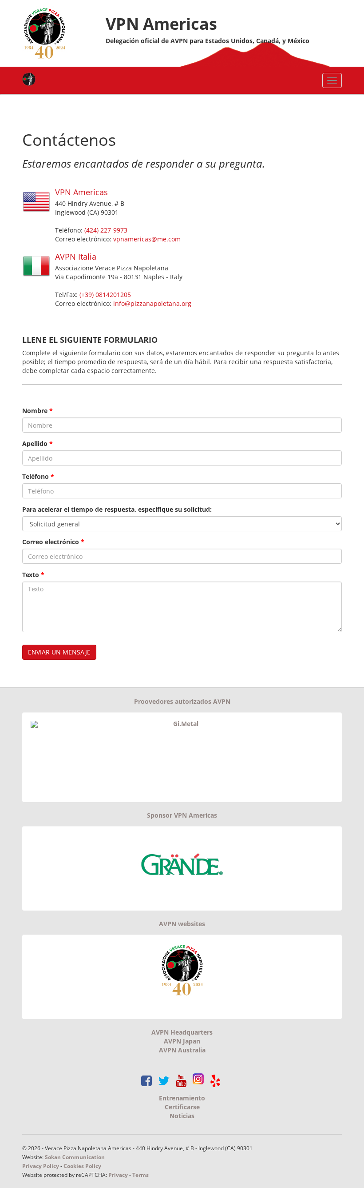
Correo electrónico (53, 542)
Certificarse (182, 1107)
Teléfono (38, 476)
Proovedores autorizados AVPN (182, 701)
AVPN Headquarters (182, 1032)
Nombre (37, 410)
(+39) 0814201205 (105, 294)
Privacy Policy (40, 1165)
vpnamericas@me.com (147, 239)
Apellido (37, 443)
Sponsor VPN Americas (182, 815)
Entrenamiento (182, 1098)
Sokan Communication (75, 1156)
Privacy (118, 1174)
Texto (33, 574)
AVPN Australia (182, 1050)
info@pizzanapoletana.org (152, 303)
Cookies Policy (82, 1165)
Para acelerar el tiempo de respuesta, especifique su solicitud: (117, 509)
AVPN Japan (182, 1041)
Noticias (182, 1116)
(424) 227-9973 (105, 230)
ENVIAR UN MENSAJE (59, 652)
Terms (140, 1174)
